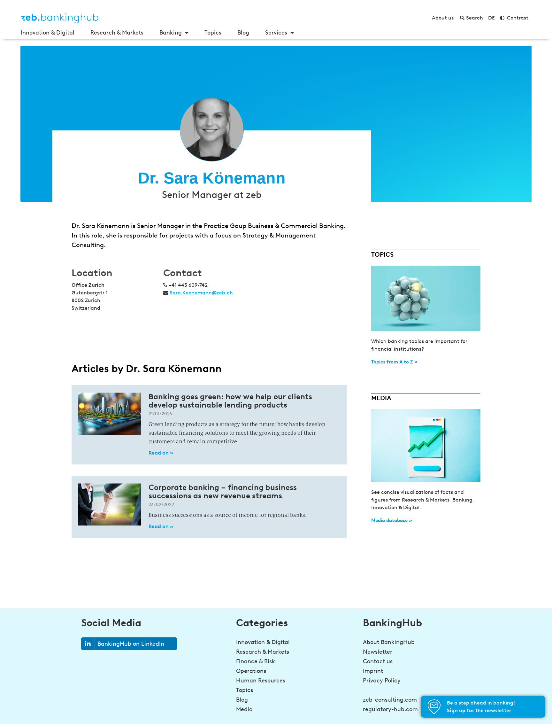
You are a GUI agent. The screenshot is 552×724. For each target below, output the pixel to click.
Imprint (373, 670)
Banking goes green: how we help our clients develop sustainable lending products (230, 400)
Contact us (378, 661)
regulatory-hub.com (390, 709)
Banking (170, 32)
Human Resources (260, 680)
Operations (251, 670)
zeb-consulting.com (390, 699)
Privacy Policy (382, 680)
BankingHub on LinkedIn (130, 643)
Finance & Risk (255, 661)
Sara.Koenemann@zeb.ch (201, 293)
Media (244, 709)
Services (276, 32)
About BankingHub (389, 642)
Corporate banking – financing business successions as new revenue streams (223, 491)
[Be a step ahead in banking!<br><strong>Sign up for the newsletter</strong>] (434, 706)
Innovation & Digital (47, 32)
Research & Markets (116, 32)
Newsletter (377, 651)
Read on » (161, 453)
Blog (243, 32)
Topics (212, 32)
